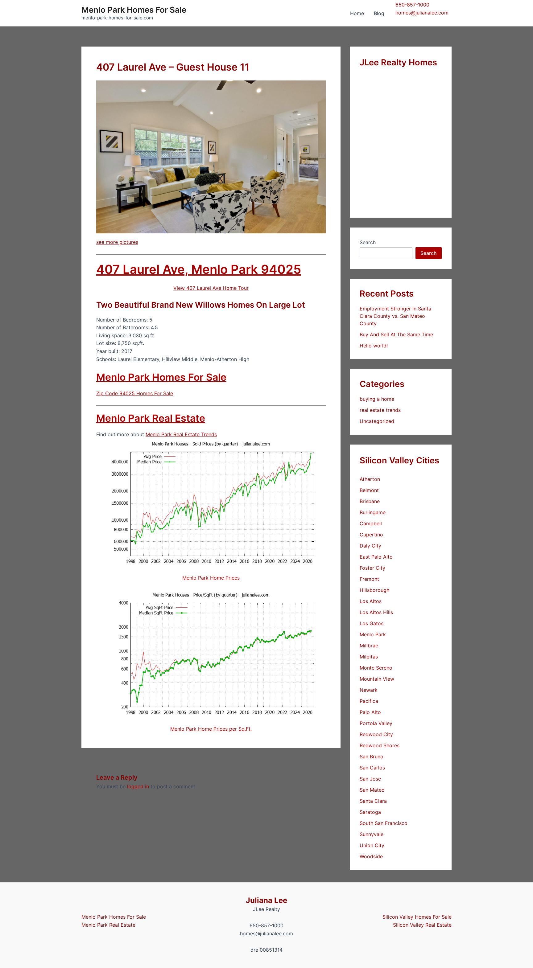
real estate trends (380, 410)
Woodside (371, 856)
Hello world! (374, 345)
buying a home (377, 399)
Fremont (369, 579)
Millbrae (369, 645)
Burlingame (373, 512)
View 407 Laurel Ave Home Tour (211, 288)
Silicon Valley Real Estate (422, 925)
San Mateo (372, 790)
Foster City (372, 568)
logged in (138, 786)
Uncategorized (377, 421)
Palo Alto (370, 712)
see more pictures (117, 242)
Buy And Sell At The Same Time (396, 334)
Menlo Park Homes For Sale (133, 9)
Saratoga (370, 812)
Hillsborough (374, 590)
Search (368, 242)
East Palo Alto (376, 557)
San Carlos (372, 768)
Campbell (371, 523)
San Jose (370, 779)
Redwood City (376, 734)
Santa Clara (373, 801)
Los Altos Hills (376, 612)
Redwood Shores (379, 745)
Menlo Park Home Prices (211, 578)
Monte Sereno (376, 668)
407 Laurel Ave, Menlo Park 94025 (198, 269)
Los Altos (371, 601)
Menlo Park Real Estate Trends (181, 434)
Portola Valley (376, 723)
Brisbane (370, 501)
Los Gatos (371, 623)
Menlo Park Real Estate (150, 418)
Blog (379, 13)
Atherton (370, 479)
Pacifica (369, 701)
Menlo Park (373, 634)
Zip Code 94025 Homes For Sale (134, 393)
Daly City (370, 546)
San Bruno (371, 756)
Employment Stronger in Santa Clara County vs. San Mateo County (395, 316)
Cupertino (371, 534)
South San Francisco (383, 823)
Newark (369, 690)
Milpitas (369, 657)
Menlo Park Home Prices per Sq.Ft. (211, 729)
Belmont (369, 490)
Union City (372, 845)
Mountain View (377, 679)
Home (357, 13)
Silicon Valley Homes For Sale (417, 917)
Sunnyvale (371, 834)
